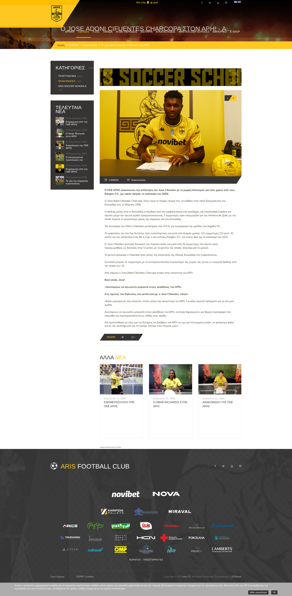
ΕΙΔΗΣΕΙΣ (83, 31)
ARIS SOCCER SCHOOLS (194, 31)
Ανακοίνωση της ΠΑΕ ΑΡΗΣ (77, 146)
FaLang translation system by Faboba (110, 447)
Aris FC (187, 576)
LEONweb (236, 576)
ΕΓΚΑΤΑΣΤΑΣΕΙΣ (165, 31)
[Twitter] (122, 337)
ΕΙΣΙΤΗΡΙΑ (147, 31)
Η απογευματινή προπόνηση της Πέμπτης (74, 160)
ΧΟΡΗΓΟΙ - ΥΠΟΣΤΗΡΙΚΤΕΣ (146, 559)
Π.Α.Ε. (96, 31)
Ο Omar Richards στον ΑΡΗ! (75, 135)
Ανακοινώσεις (90, 45)
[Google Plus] (133, 337)
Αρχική (60, 45)
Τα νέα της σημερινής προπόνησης (77, 182)
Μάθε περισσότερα (258, 592)
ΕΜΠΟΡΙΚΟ (220, 31)
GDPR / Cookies (85, 576)
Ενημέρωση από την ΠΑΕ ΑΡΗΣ (77, 123)
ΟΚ (274, 592)
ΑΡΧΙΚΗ (70, 31)
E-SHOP (235, 31)
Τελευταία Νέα (70, 76)
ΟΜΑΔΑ (108, 31)
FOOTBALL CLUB (95, 466)
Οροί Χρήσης (58, 576)
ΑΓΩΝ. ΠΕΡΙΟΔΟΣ (126, 31)
